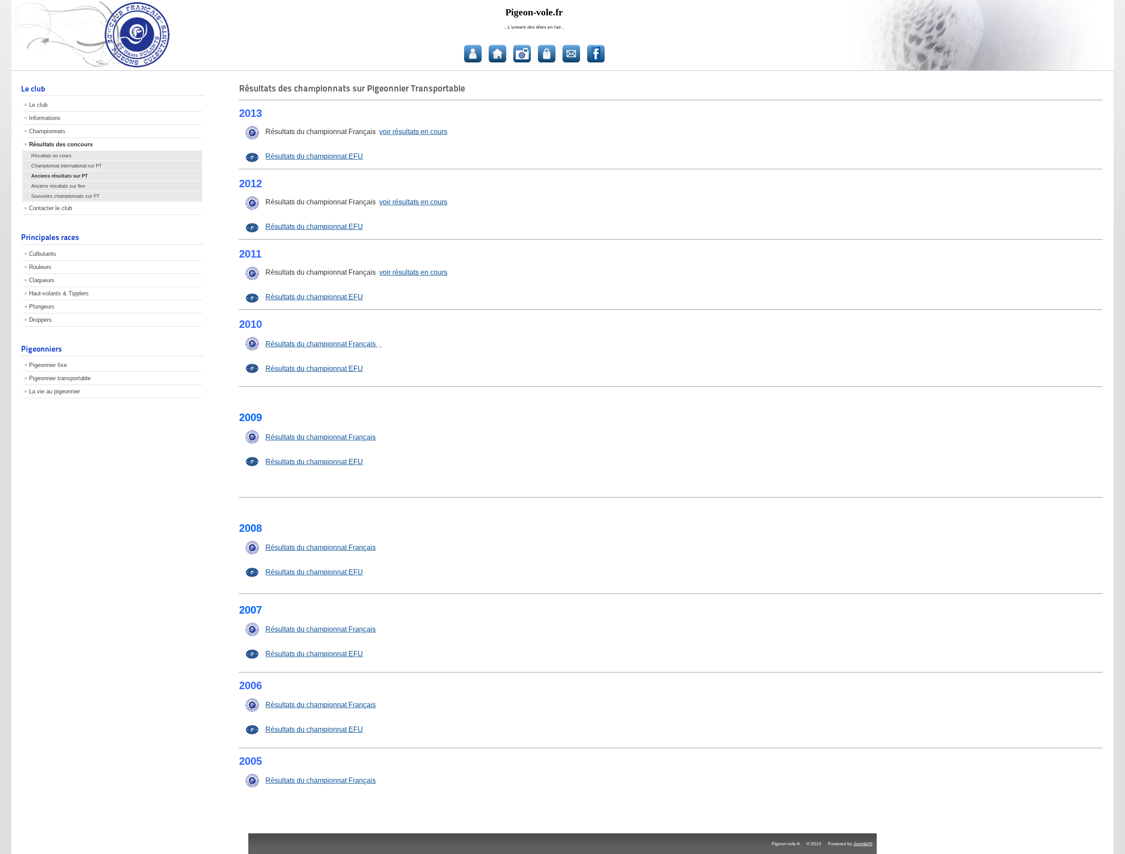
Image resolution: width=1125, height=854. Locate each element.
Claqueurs (41, 280)
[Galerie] (522, 54)
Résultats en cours (51, 155)
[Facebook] (596, 54)
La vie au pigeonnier (54, 391)
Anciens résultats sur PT (59, 175)
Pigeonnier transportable (60, 378)
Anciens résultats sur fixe (58, 186)
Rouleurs (40, 267)
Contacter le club (50, 208)
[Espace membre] (546, 54)
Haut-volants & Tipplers (59, 293)
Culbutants (42, 254)
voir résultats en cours (413, 131)
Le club (38, 105)
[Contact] (571, 54)
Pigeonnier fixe (48, 365)
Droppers (40, 319)
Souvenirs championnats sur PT (65, 196)
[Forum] (473, 54)
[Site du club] (497, 54)
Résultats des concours (61, 144)
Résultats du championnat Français (320, 437)
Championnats (47, 131)
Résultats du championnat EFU (314, 156)
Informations (45, 118)
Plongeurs (41, 306)
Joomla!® (862, 843)
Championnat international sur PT (66, 165)
